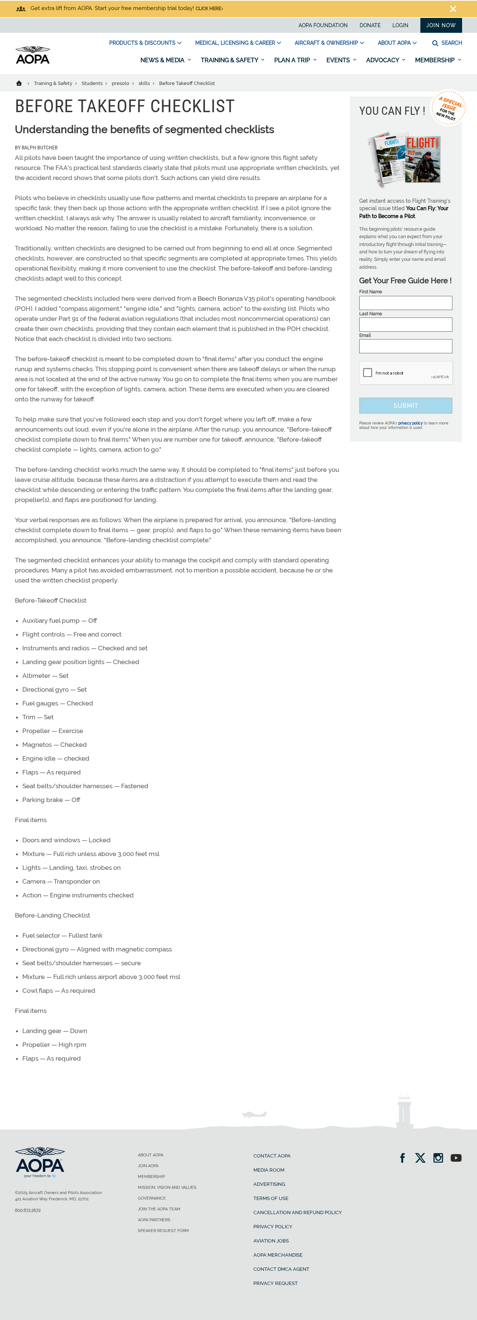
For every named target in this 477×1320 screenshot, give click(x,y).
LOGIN (400, 25)
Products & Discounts (142, 43)
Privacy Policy (273, 1226)
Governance (152, 1198)
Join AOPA (148, 1165)
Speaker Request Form (163, 1230)
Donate (370, 25)
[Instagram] (440, 1159)
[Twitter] (422, 1159)
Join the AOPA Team (159, 1209)
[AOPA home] (33, 62)
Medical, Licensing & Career (235, 43)
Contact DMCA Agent (281, 1269)
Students (93, 83)
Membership (435, 60)
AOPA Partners (154, 1220)
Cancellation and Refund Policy (297, 1212)
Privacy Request (275, 1283)
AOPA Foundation (323, 25)
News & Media (163, 60)
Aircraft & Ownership (326, 43)
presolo (121, 83)
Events (338, 60)
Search (451, 43)
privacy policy (410, 423)
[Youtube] (456, 1159)
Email (365, 335)
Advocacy (383, 60)
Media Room (268, 1170)
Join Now (441, 25)
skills (145, 83)
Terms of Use (270, 1198)
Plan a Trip (293, 60)
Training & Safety (230, 60)
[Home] (23, 82)
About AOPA (394, 43)
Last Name (370, 313)
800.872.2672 (28, 1210)
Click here (208, 8)
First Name (370, 291)
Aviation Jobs (271, 1241)
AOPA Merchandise (278, 1255)
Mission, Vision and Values (167, 1187)
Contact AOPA (272, 1156)
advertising (269, 1184)
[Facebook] (405, 1159)
